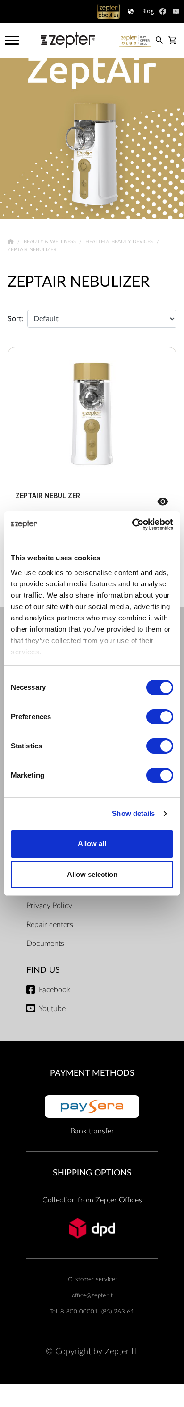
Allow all (92, 844)
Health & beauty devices (119, 241)
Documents (45, 943)
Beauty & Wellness (50, 241)
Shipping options (92, 1173)
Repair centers (49, 924)
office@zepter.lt (92, 1296)
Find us (43, 970)
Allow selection (92, 874)
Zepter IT (121, 1351)
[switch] (159, 716)
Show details (133, 813)
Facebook (54, 990)
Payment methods (92, 1073)
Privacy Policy (49, 905)
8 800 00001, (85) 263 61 (97, 1312)
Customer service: (92, 1280)
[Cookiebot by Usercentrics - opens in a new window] (132, 524)
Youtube (52, 1008)
